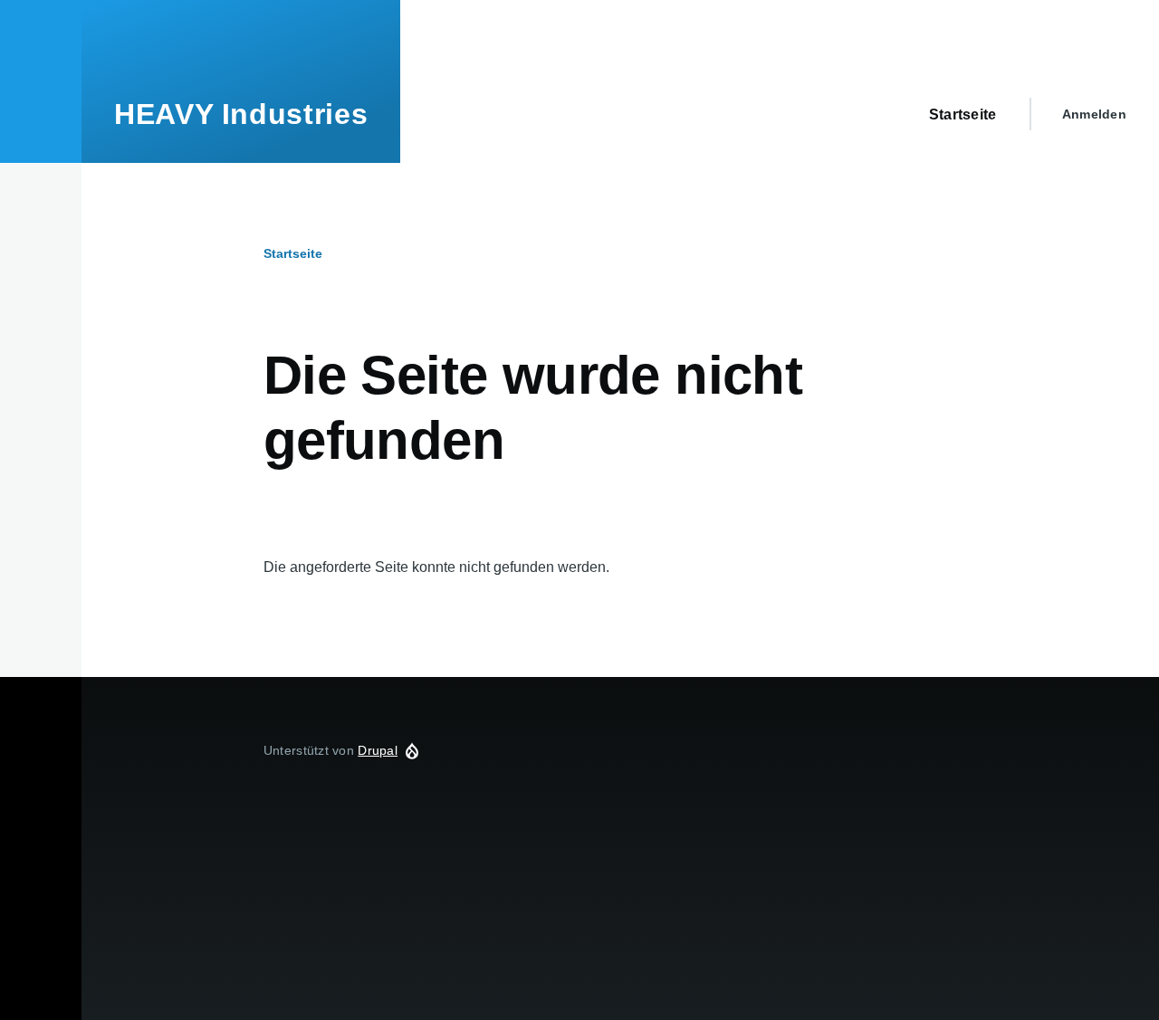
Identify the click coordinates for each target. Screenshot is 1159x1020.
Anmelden (1094, 114)
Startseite (292, 253)
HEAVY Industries (241, 114)
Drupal (378, 750)
